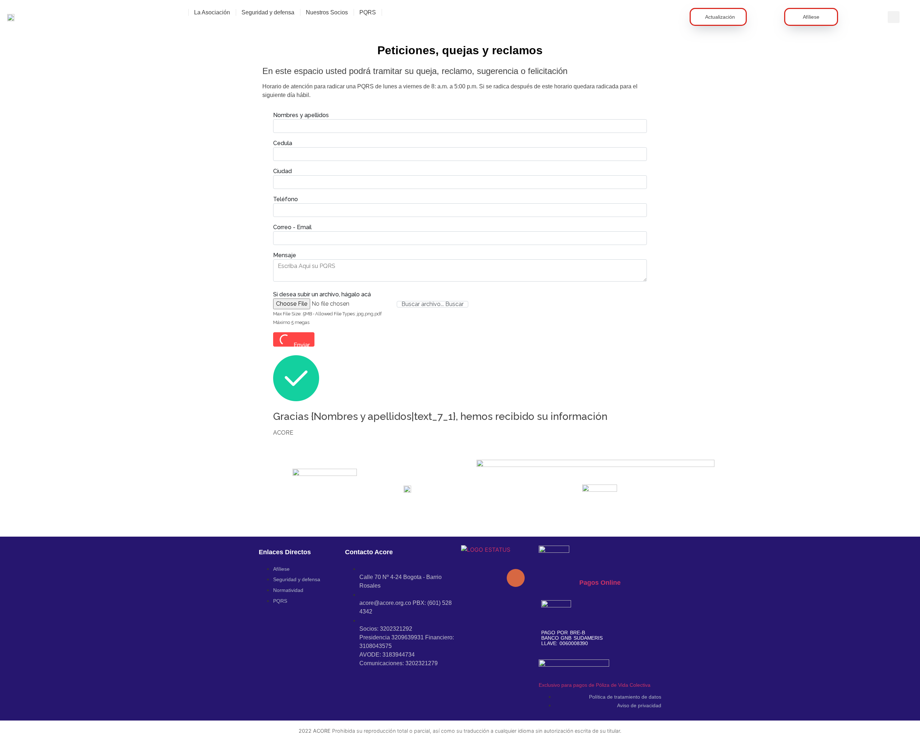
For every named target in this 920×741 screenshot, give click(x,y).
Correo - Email (292, 227)
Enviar (302, 344)
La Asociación (212, 12)
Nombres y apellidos (301, 115)
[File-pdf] (516, 578)
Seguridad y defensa (268, 12)
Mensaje (284, 255)
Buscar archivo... (423, 304)
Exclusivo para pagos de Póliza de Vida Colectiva (594, 685)
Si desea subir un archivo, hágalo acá (322, 294)
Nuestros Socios (327, 12)
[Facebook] (473, 578)
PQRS (367, 12)
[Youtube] (494, 578)
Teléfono (286, 199)
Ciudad (282, 171)
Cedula (282, 143)
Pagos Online (600, 582)
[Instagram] (473, 598)
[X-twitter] (494, 598)
